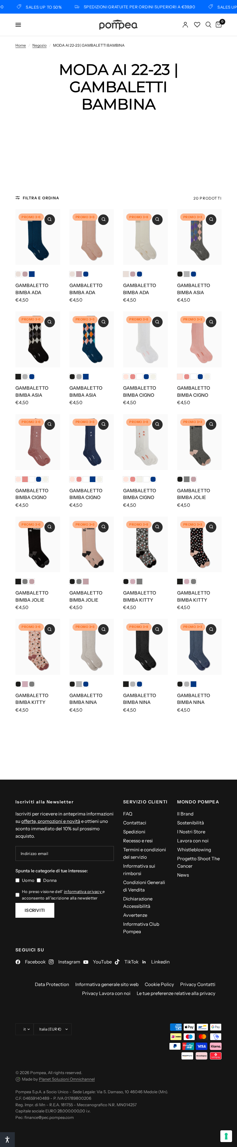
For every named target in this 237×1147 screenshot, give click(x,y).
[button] (7, 1139)
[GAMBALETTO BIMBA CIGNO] (145, 339)
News (183, 875)
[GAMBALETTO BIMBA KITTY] (145, 545)
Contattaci (134, 823)
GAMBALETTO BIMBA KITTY (139, 596)
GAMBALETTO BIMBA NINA (85, 698)
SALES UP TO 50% (37, 7)
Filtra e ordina (41, 198)
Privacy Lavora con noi (106, 993)
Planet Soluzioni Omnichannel (67, 1079)
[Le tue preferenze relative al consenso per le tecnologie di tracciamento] (226, 1136)
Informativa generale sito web (107, 984)
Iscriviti (35, 910)
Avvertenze (135, 915)
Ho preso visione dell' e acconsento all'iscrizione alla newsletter (63, 894)
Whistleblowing (194, 850)
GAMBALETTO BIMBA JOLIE (193, 494)
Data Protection (52, 984)
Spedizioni (134, 832)
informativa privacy (83, 891)
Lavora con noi (193, 841)
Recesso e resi (138, 841)
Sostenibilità (190, 823)
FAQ (127, 814)
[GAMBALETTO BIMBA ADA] (37, 237)
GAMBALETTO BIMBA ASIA (193, 288)
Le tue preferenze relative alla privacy (176, 993)
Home (20, 45)
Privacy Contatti (197, 984)
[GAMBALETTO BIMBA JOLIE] (199, 442)
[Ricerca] (208, 25)
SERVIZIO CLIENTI (145, 802)
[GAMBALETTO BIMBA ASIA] (199, 237)
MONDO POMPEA (198, 802)
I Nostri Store (191, 832)
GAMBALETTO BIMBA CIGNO (139, 391)
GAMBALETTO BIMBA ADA (31, 288)
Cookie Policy (159, 984)
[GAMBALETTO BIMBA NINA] (91, 647)
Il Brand (185, 814)
